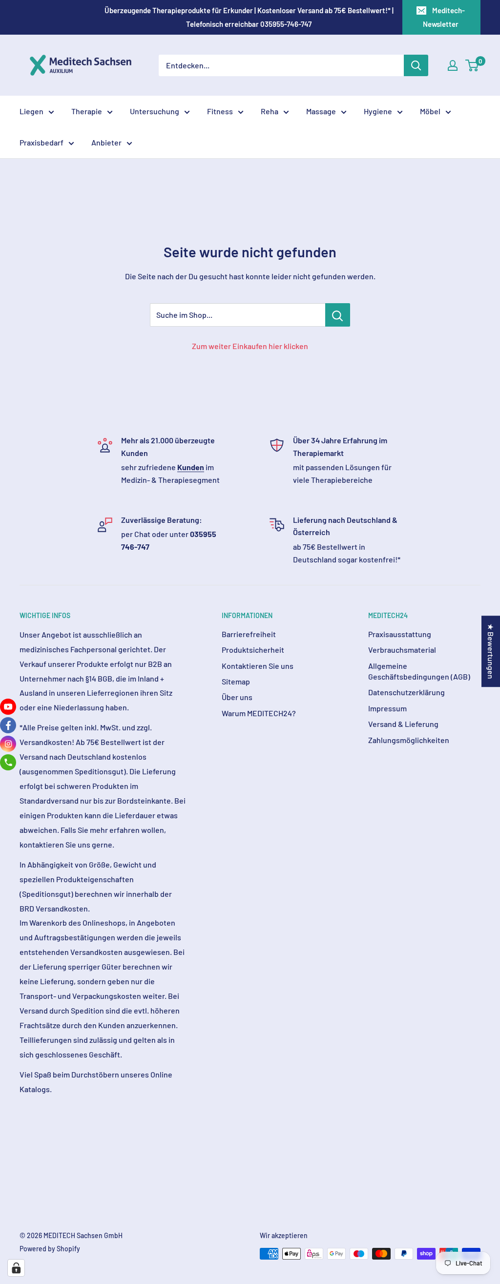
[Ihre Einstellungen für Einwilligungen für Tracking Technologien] (16, 1268)
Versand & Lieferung (403, 723)
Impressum (387, 708)
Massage (321, 111)
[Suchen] (416, 65)
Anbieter (106, 142)
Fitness (220, 111)
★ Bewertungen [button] (491, 651)
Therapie (86, 111)
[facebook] (8, 725)
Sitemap (236, 681)
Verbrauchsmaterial (402, 649)
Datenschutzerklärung (406, 692)
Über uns (237, 697)
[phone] (8, 762)
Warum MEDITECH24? (259, 713)
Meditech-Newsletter (444, 17)
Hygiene (378, 111)
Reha (269, 111)
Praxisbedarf (41, 142)
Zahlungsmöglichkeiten (408, 740)
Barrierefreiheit (249, 634)
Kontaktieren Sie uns (257, 665)
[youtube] (8, 707)
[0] (472, 65)
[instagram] (8, 744)
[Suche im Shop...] (337, 315)
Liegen (31, 111)
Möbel (430, 111)
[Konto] (453, 65)
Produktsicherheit (253, 649)
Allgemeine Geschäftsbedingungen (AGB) (419, 671)
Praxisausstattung (399, 634)
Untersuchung (154, 111)
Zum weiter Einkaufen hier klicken (250, 346)
